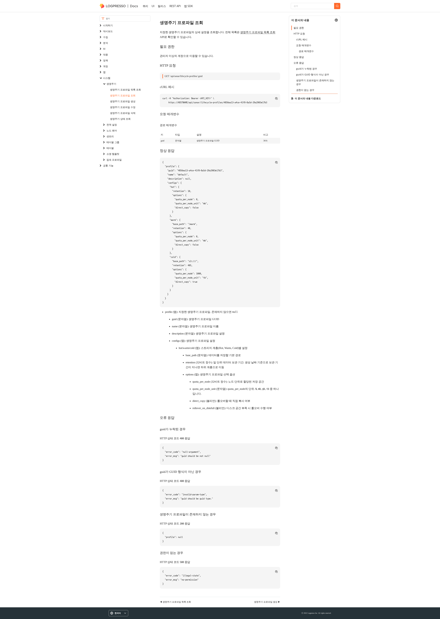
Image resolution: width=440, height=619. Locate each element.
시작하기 (108, 25)
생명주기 (111, 83)
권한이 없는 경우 (305, 90)
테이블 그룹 (113, 142)
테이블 (110, 148)
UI (153, 6)
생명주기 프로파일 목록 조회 (125, 89)
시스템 (106, 78)
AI (104, 48)
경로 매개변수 (306, 51)
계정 (105, 66)
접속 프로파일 (114, 159)
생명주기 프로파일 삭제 (122, 113)
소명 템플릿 (113, 153)
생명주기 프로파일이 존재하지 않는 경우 (315, 82)
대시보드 (108, 31)
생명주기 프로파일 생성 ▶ (267, 601)
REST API (175, 6)
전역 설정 (112, 124)
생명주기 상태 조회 (120, 118)
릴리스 (162, 6)
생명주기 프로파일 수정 (122, 107)
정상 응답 (299, 57)
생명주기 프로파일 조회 (122, 95)
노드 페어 (112, 130)
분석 (105, 42)
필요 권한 (299, 27)
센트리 (110, 136)
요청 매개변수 (303, 45)
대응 (105, 54)
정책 (105, 60)
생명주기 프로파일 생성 (122, 101)
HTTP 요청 (299, 33)
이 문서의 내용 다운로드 (308, 98)
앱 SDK (188, 6)
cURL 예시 (301, 39)
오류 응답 (299, 62)
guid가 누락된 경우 (306, 68)
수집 (105, 37)
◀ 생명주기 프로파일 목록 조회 (175, 601)
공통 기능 (108, 165)
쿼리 (145, 6)
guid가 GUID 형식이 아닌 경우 (312, 74)
